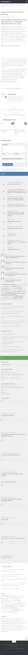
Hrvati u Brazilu (4, 519)
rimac (2, 297)
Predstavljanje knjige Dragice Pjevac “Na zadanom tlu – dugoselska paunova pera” (17, 191)
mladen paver (4, 291)
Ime (3, 153)
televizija (10, 299)
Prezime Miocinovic (5, 394)
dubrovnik (3, 286)
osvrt (16, 291)
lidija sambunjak (14, 289)
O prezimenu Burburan (6, 557)
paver (20, 291)
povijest (24, 291)
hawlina (10, 286)
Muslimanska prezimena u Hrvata (15, 228)
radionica (23, 295)
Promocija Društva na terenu (14, 184)
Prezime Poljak (16, 326)
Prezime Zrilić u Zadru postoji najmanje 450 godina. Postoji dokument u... (15, 256)
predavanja (3, 293)
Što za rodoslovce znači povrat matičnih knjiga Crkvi (13, 538)
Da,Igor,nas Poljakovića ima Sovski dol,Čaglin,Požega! (13, 280)
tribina (15, 299)
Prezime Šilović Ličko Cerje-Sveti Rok (9, 373)
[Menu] (26, 1)
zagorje (21, 299)
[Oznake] (24, 179)
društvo (24, 284)
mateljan (21, 289)
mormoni (9, 291)
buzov (2, 379)
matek (18, 289)
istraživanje (4, 288)
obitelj (12, 604)
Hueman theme (20, 648)
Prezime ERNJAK (4, 371)
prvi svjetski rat (17, 88)
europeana (8, 88)
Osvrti (16, 211)
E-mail (16, 153)
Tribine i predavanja (19, 182)
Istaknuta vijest (5, 5)
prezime (4, 295)
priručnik (19, 295)
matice (24, 289)
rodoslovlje (18, 296)
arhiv (14, 284)
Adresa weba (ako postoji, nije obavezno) (12, 158)
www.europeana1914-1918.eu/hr (9, 81)
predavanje (10, 293)
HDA (12, 88)
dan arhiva (21, 284)
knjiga (19, 288)
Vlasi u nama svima (11, 235)
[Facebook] (22, 174)
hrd (17, 286)
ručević (3, 299)
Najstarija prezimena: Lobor (13, 249)
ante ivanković (6, 284)
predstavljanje (20, 293)
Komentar (5, 144)
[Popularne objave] (11, 179)
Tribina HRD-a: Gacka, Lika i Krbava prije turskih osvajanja (19, 131)
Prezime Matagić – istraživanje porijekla (10, 378)
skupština (6, 298)
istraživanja (21, 286)
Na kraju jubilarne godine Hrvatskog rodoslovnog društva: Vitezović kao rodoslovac (15, 214)
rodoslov (5, 297)
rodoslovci (11, 297)
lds (10, 290)
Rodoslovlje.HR (5, 2)
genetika (7, 286)
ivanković (10, 288)
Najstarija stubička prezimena (14, 221)
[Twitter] (24, 174)
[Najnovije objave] (4, 179)
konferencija (5, 290)
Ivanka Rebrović (6, 17)
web (18, 298)
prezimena (12, 295)
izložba (13, 288)
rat (21, 88)
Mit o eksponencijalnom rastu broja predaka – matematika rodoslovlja (15, 199)
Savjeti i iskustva (18, 196)
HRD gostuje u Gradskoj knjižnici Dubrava (17, 205)
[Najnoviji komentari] (17, 179)
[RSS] (26, 174)
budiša (17, 284)
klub (16, 288)
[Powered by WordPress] (8, 648)
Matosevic (3, 392)
